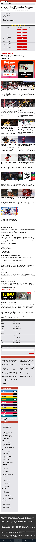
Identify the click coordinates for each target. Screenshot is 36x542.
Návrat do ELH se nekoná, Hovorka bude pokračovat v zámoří (9, 181)
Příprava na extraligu (7, 426)
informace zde (25, 527)
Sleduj (22, 29)
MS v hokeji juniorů (6, 504)
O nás (2, 535)
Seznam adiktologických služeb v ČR (26, 531)
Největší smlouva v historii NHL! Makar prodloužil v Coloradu (8, 90)
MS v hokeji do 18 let (7, 506)
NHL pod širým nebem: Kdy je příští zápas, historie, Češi (26, 90)
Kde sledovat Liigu (6, 483)
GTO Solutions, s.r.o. (19, 536)
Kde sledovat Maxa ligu (7, 445)
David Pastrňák (6, 459)
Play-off (4, 21)
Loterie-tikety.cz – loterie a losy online (27, 360)
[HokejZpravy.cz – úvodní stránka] (4, 1)
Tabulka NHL (5, 453)
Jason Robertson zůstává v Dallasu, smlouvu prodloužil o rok (26, 163)
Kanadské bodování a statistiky (8, 20)
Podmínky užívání (20, 535)
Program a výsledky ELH (7, 432)
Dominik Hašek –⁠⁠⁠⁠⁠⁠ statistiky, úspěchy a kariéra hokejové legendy (26, 198)
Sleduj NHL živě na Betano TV (7, 53)
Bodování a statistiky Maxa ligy (8, 447)
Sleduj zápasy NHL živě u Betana (8, 289)
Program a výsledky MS (7, 491)
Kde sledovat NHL (6, 454)
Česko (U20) (5, 469)
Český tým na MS (6, 492)
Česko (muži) (5, 466)
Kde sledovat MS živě (7, 495)
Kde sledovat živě (6, 17)
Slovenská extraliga (6, 480)
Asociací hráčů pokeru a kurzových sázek (14, 522)
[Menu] (34, 1)
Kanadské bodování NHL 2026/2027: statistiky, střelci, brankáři (25, 109)
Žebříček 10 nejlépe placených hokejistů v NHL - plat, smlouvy (8, 108)
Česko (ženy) (5, 468)
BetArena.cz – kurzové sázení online (10, 360)
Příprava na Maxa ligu (7, 427)
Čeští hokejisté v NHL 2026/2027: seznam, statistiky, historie (8, 128)
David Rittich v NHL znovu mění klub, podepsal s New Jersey (9, 216)
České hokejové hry (6, 472)
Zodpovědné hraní (28, 521)
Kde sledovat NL (6, 486)
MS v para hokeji (6, 509)
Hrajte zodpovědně (4, 524)
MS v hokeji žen (6, 503)
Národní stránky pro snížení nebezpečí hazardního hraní (14, 532)
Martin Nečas (5, 460)
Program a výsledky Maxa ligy (8, 442)
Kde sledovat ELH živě (7, 435)
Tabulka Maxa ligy (6, 444)
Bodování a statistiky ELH (7, 436)
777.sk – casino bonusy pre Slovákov (26, 376)
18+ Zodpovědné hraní (9, 536)
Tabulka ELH (5, 433)
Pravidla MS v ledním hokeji (8, 498)
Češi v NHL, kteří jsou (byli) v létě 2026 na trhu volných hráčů (8, 163)
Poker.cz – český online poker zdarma (27, 365)
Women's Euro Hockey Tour (8, 474)
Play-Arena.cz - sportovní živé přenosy (27, 367)
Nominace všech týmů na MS (8, 497)
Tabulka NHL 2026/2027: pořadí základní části (8, 145)
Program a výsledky (6, 15)
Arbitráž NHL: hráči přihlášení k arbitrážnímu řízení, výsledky (8, 198)
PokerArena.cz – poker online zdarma (27, 364)
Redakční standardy (12, 535)
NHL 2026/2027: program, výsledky (26, 127)
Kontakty (5, 535)
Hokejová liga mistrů (7, 478)
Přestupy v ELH (6, 438)
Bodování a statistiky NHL (8, 456)
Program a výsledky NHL (7, 451)
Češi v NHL (5, 19)
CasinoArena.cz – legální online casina (10, 372)
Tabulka (4, 16)
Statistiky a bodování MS (7, 494)
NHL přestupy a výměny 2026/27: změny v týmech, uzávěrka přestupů (26, 181)
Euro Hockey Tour (6, 471)
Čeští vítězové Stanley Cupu (8, 462)
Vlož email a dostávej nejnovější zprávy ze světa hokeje (8, 347)
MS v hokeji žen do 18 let (7, 507)
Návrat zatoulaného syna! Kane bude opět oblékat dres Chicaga (26, 145)
